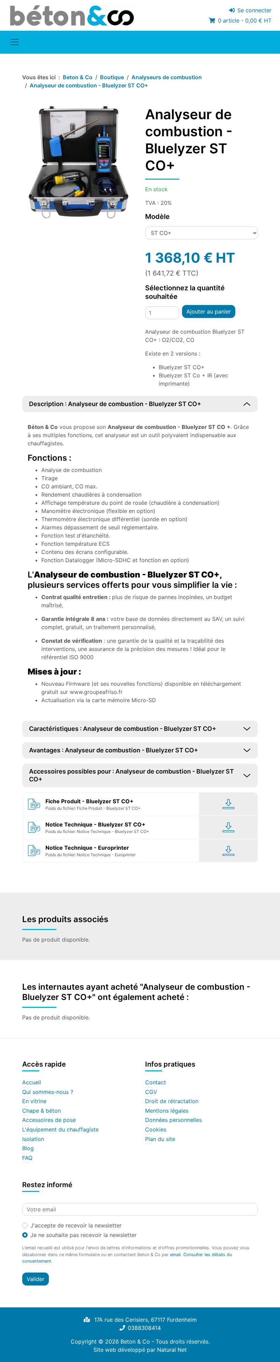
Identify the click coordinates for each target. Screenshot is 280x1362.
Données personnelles (173, 1120)
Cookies (155, 1130)
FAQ (27, 1158)
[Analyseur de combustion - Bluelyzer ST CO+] (78, 162)
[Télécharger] (228, 804)
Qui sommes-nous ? (47, 1092)
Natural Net (172, 1349)
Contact (155, 1083)
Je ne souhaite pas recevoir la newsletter (83, 1235)
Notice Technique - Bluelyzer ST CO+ (95, 824)
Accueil (31, 1083)
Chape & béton (41, 1111)
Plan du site (160, 1139)
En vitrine (34, 1101)
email (175, 1254)
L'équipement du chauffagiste (60, 1130)
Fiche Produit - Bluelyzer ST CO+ (89, 801)
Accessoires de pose (49, 1120)
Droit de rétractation (171, 1101)
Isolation (33, 1139)
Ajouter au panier (208, 311)
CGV (151, 1092)
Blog (28, 1148)
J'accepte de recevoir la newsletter (76, 1225)
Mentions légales (166, 1111)
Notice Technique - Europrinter (87, 847)
